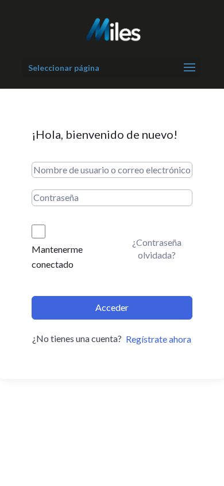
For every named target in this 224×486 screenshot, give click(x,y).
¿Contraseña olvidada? (156, 248)
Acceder (112, 307)
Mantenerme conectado (57, 256)
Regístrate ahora (158, 338)
